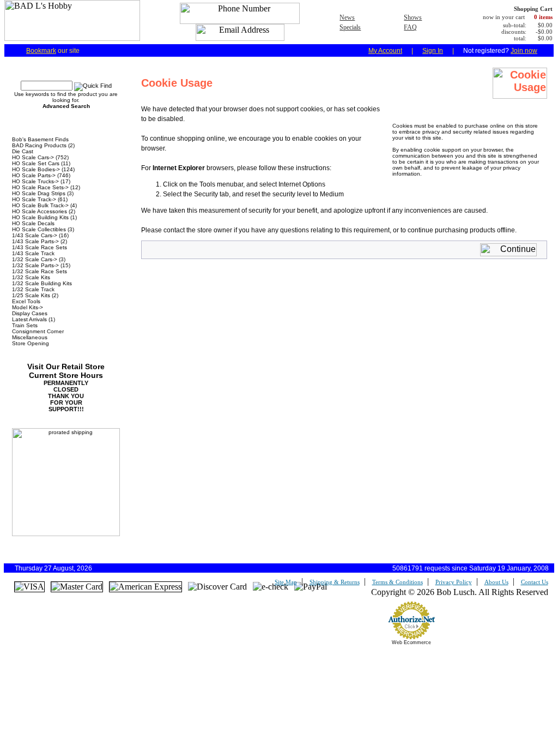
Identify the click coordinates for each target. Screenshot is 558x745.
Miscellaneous (29, 337)
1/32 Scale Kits (31, 277)
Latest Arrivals (29, 319)
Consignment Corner (38, 331)
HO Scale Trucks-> (35, 181)
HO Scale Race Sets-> (40, 187)
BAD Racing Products (39, 145)
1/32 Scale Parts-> (35, 265)
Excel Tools (26, 301)
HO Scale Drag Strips (38, 193)
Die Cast (22, 151)
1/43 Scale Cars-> (34, 235)
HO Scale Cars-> (33, 157)
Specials (350, 27)
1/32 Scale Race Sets (39, 271)
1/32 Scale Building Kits (42, 283)
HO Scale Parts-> (34, 175)
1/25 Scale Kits (31, 295)
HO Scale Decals (33, 223)
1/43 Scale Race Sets (39, 247)
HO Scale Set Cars (35, 163)
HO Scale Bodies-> (36, 169)
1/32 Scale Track (33, 289)
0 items (543, 17)
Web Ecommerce (411, 642)
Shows (413, 17)
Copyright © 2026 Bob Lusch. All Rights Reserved (459, 592)
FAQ (410, 27)
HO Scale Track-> (34, 199)
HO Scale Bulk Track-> (40, 205)
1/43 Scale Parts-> (35, 241)
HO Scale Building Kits (40, 217)
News (347, 17)
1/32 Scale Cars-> (34, 259)
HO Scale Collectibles (39, 229)
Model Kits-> (27, 307)
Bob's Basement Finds (40, 139)
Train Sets (25, 325)
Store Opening (30, 343)
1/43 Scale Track (33, 253)
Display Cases (29, 313)
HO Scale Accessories (39, 211)
